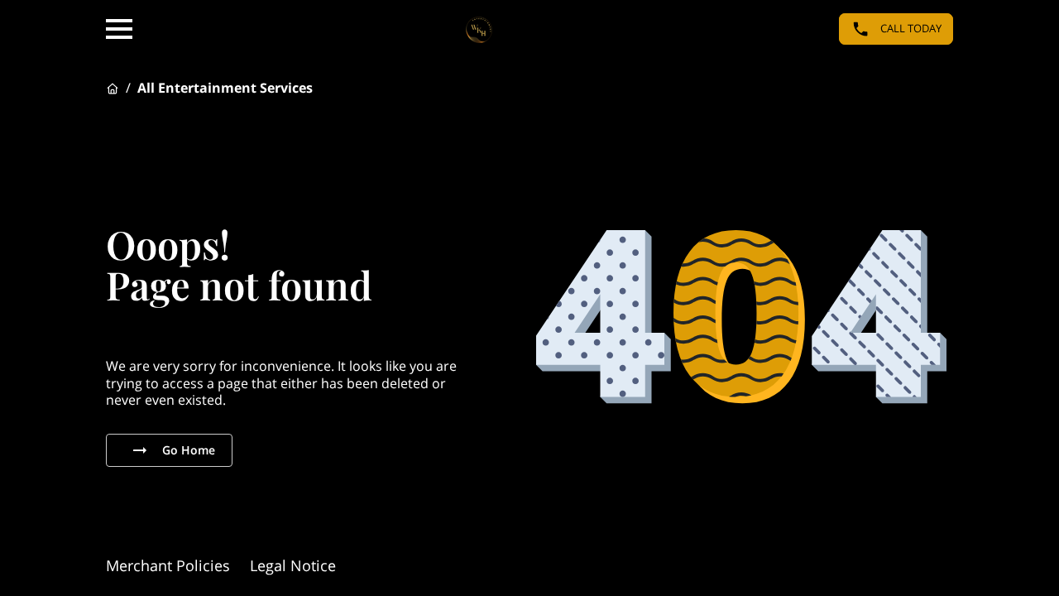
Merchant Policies (168, 565)
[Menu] (119, 29)
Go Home (188, 450)
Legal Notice (293, 565)
